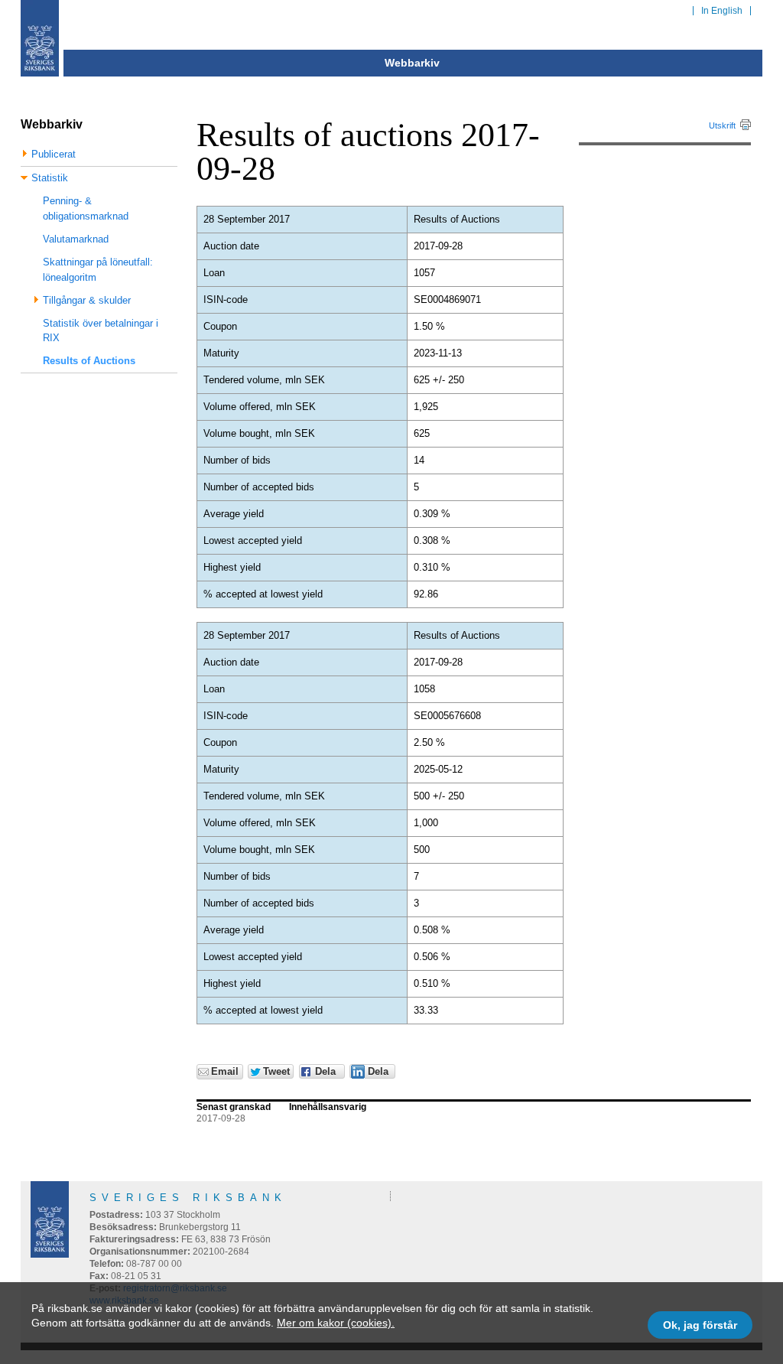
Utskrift (722, 125)
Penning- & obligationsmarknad (85, 208)
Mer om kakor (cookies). (336, 1323)
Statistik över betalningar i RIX (100, 330)
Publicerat (53, 154)
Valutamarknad (76, 239)
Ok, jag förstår (700, 1325)
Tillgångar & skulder (87, 300)
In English (721, 10)
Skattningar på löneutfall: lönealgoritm (98, 269)
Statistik (49, 178)
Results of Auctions (89, 360)
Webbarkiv (412, 63)
